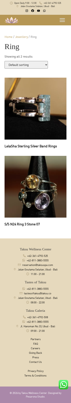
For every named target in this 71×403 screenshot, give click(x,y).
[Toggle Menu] (63, 20)
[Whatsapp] (44, 10)
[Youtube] (38, 10)
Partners (35, 339)
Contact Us (35, 361)
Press (35, 357)
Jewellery (21, 37)
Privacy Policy (36, 371)
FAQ (35, 343)
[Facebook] (32, 10)
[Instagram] (26, 10)
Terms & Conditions (35, 375)
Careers (35, 348)
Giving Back (35, 352)
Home (8, 37)
